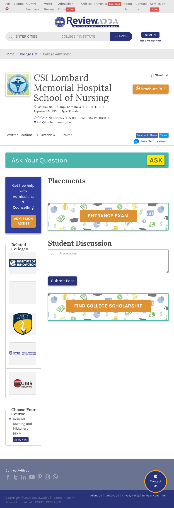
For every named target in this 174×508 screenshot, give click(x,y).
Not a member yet (150, 40)
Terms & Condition (154, 495)
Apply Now (20, 439)
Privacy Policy (130, 495)
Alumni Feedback (32, 6)
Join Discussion (152, 141)
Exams (19, 4)
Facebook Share (147, 135)
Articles (86, 4)
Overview (48, 135)
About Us (128, 6)
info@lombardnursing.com (55, 122)
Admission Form (65, 6)
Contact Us (141, 6)
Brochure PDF (153, 88)
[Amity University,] (23, 324)
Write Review (49, 6)
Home (9, 54)
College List (29, 54)
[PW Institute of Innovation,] (23, 263)
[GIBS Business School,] (23, 383)
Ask (8, 4)
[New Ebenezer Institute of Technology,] (23, 293)
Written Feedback (20, 135)
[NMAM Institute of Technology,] (23, 353)
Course (66, 135)
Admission (157, 6)
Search (121, 36)
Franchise (107, 4)
